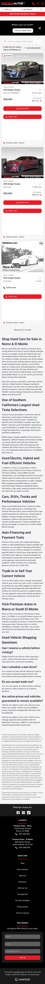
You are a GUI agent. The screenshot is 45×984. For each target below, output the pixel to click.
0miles (39, 281)
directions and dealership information (20, 629)
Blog (22, 863)
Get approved (22, 894)
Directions (23, 882)
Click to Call (12, 117)
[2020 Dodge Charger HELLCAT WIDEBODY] (23, 68)
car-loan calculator (23, 550)
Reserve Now (24, 108)
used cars (13, 382)
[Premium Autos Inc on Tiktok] (27, 812)
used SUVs (22, 382)
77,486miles (37, 187)
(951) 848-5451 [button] (24, 834)
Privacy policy (22, 907)
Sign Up (22, 957)
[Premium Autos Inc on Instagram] (22, 812)
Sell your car (22, 888)
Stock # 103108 (8, 87)
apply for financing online (26, 547)
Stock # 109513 (8, 181)
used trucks (31, 382)
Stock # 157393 (8, 275)
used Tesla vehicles (32, 415)
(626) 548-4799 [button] (24, 848)
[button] (33, 3)
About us (22, 876)
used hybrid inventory (25, 476)
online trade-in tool (15, 581)
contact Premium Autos (19, 624)
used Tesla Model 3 (16, 422)
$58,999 (7, 99)
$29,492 (7, 193)
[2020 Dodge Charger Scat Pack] (23, 162)
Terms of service (22, 913)
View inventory (22, 869)
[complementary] (38, 977)
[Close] (39, 28)
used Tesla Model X (9, 428)
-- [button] (41, 288)
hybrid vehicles (16, 384)
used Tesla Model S (23, 425)
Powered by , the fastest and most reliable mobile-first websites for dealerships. (22, 973)
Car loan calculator (22, 900)
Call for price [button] (11, 288)
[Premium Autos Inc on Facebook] (17, 812)
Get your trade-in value (23, 30)
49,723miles (37, 93)
